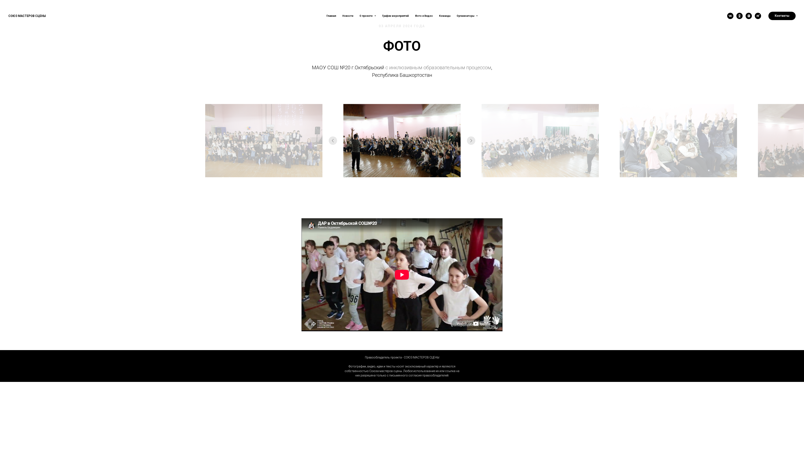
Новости (347, 15)
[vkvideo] (749, 16)
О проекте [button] (366, 15)
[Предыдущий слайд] (333, 140)
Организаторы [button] (466, 15)
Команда (444, 15)
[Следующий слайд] (471, 140)
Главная (331, 15)
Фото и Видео (424, 15)
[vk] (730, 16)
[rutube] (758, 16)
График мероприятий (395, 15)
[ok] (739, 16)
